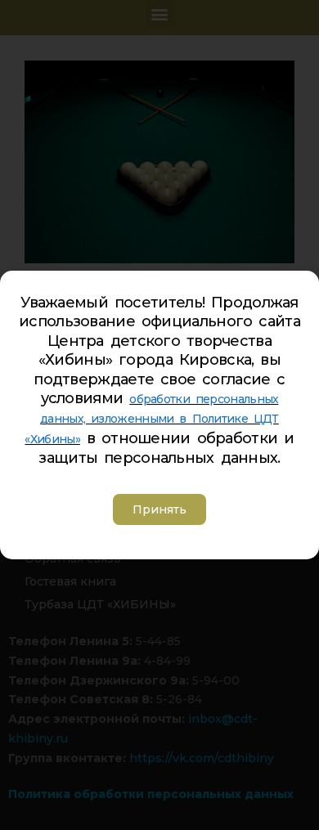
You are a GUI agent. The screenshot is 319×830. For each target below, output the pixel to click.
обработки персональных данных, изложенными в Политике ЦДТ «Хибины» (151, 419)
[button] (159, 509)
